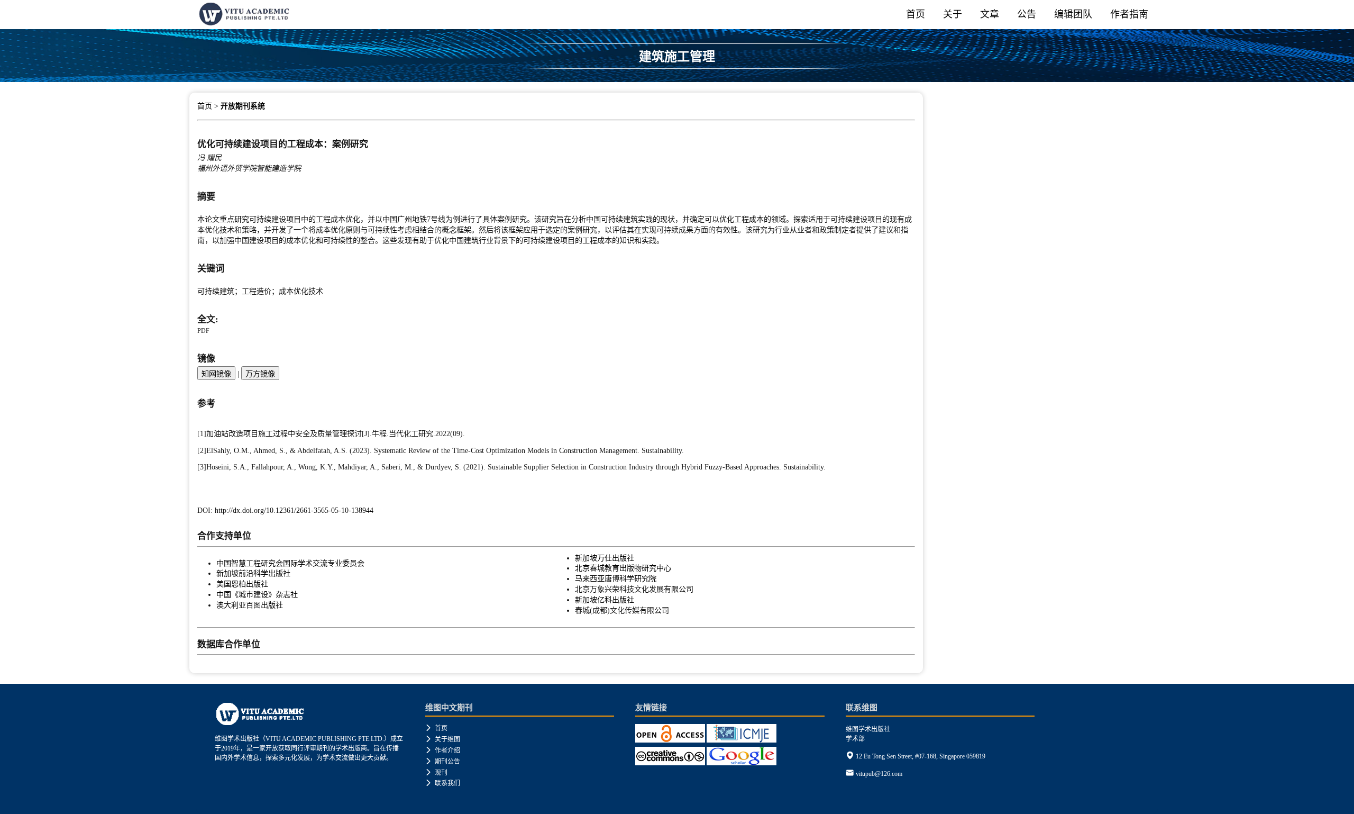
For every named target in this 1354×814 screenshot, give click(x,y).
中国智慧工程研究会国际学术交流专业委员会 (290, 563)
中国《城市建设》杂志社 (257, 594)
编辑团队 (1073, 14)
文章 (989, 14)
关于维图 (442, 739)
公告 (1026, 14)
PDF (203, 330)
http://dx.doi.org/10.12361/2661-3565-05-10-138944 (294, 510)
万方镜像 (260, 373)
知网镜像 (216, 373)
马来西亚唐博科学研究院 (615, 578)
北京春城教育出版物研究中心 (623, 568)
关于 (952, 14)
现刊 (436, 772)
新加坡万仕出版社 (604, 558)
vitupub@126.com (879, 773)
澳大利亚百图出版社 (249, 605)
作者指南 (1129, 14)
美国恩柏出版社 (242, 584)
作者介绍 (442, 750)
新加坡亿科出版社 (604, 599)
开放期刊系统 (243, 106)
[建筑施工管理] (677, 78)
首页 (915, 14)
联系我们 (442, 783)
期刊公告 (442, 761)
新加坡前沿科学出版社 (253, 573)
